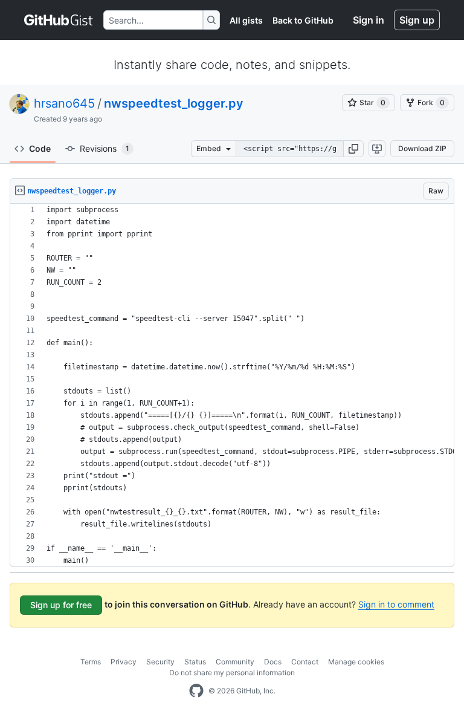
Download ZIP (422, 148)
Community (235, 661)
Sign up (416, 20)
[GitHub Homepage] (196, 691)
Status (195, 661)
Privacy (124, 661)
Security (160, 661)
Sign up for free (61, 605)
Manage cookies (356, 661)
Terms (90, 661)
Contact (304, 661)
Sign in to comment (396, 604)
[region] (232, 385)
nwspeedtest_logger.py (173, 103)
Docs (273, 661)
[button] (353, 148)
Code (40, 148)
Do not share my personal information (232, 672)
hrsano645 (64, 103)
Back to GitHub (303, 20)
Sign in (368, 20)
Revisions (104, 148)
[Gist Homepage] (59, 20)
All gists (246, 20)
